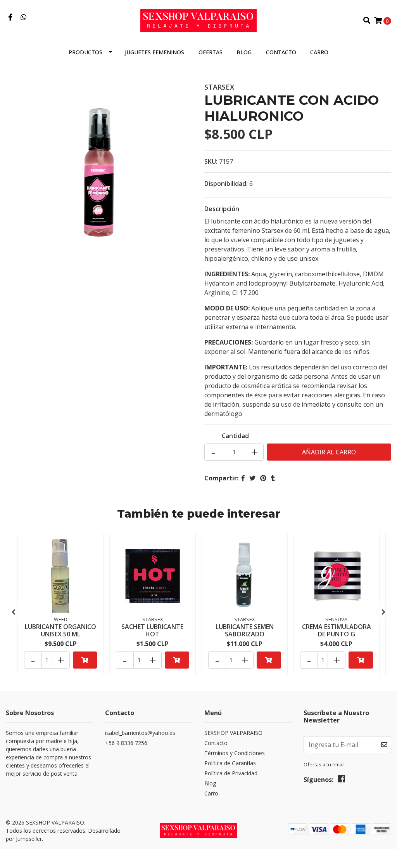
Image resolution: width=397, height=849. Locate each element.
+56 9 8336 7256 (126, 743)
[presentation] (13, 612)
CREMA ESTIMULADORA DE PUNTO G (336, 630)
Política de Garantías (230, 763)
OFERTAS (210, 52)
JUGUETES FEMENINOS (154, 52)
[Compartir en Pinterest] (263, 478)
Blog (244, 52)
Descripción (221, 208)
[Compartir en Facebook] (243, 478)
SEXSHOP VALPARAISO (233, 732)
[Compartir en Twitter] (252, 478)
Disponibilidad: (226, 183)
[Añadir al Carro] (85, 660)
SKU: (210, 161)
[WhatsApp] (23, 17)
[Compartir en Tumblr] (273, 478)
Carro (319, 52)
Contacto (281, 52)
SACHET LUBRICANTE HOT (152, 630)
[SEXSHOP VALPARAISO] (198, 20)
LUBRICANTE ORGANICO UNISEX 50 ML (60, 630)
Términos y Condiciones (234, 753)
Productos (85, 52)
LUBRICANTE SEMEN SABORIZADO (245, 630)
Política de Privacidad (230, 773)
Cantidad (235, 435)
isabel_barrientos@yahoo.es (140, 732)
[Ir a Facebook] (10, 17)
